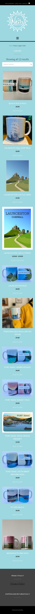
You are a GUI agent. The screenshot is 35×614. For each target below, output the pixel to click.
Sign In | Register (9, 3)
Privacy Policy (17, 583)
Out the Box (20, 610)
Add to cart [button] (18, 111)
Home (10, 45)
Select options (17, 260)
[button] (17, 38)
